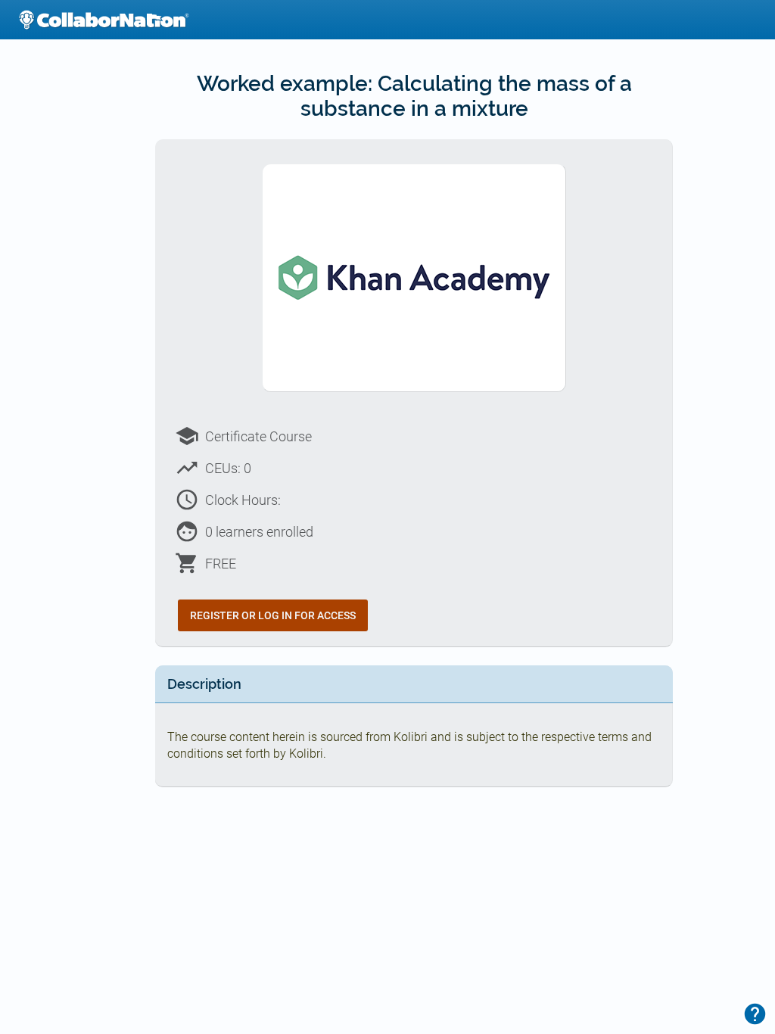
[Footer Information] (754, 1013)
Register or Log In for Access (273, 615)
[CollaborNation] (104, 19)
